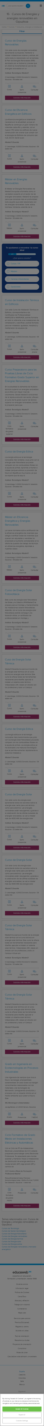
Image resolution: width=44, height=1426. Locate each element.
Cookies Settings (22, 1421)
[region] (22, 1410)
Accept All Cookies (22, 1409)
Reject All (22, 1415)
